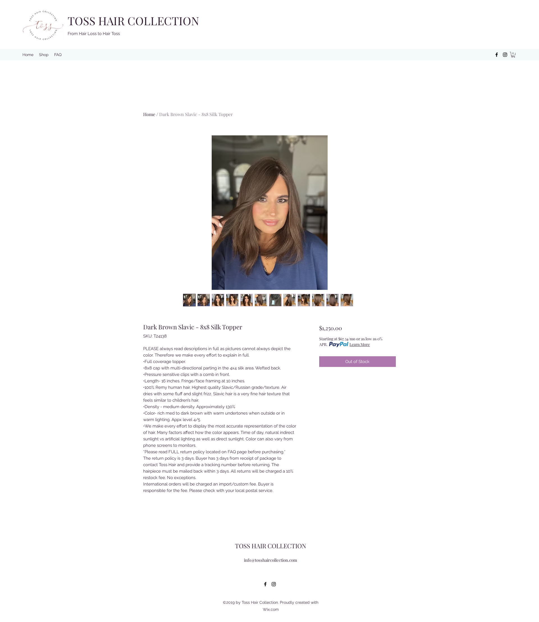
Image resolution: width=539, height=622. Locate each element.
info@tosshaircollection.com (270, 560)
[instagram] (505, 54)
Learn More (360, 344)
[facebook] (496, 54)
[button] (513, 54)
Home (149, 114)
